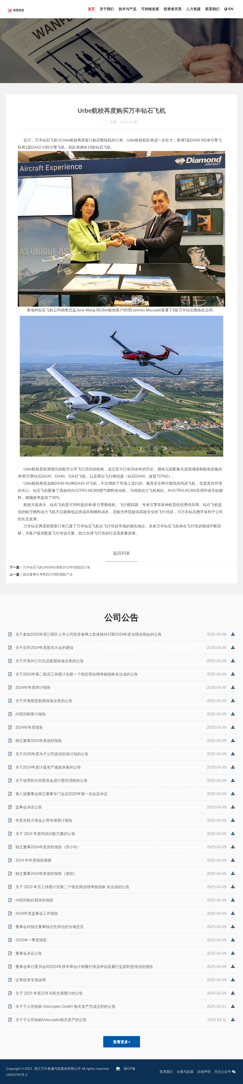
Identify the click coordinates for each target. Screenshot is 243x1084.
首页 (91, 9)
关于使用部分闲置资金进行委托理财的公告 (51, 781)
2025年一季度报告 (31, 940)
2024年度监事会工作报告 (36, 913)
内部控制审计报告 (30, 714)
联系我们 (212, 9)
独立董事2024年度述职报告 (38, 741)
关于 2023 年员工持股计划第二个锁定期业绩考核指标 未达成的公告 (72, 887)
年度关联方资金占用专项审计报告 (43, 820)
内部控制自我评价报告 (34, 900)
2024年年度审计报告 (33, 687)
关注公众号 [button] (223, 1072)
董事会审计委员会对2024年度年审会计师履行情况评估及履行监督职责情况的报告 (84, 967)
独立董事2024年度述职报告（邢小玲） (48, 847)
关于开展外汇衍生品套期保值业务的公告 (49, 661)
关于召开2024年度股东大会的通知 (44, 648)
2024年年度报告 (29, 727)
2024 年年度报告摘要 (33, 860)
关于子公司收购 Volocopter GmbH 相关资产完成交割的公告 (65, 1006)
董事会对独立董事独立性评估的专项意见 (49, 927)
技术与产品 (127, 9)
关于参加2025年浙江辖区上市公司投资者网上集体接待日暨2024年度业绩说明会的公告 (88, 634)
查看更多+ (121, 1042)
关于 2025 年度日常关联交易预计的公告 (49, 993)
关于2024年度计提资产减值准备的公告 (48, 767)
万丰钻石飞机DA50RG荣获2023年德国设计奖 (56, 567)
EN (230, 9)
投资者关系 (173, 9)
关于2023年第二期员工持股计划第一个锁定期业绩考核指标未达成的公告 (76, 674)
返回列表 (121, 553)
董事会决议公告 (28, 953)
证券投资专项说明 (30, 980)
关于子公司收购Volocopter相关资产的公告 (51, 1020)
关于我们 (107, 9)
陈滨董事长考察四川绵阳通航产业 (48, 574)
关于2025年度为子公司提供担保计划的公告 (52, 754)
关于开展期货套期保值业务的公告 (43, 701)
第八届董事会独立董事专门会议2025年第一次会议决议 (61, 794)
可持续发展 (150, 9)
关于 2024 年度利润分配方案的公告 (45, 834)
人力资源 (193, 9)
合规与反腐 (185, 1072)
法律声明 (203, 1072)
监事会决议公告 (28, 807)
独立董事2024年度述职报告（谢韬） (46, 874)
